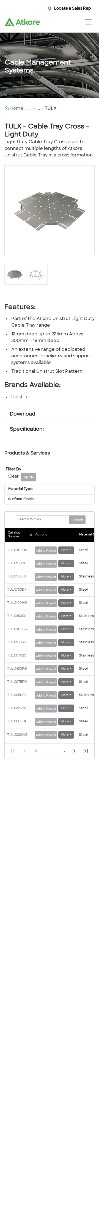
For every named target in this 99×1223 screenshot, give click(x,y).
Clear (13, 476)
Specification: (27, 429)
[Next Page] (74, 750)
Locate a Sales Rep (72, 9)
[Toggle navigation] (88, 22)
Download (22, 414)
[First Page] (12, 750)
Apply (28, 477)
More (65, 550)
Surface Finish (21, 499)
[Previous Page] (24, 750)
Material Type (20, 489)
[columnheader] (21, 535)
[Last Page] (86, 750)
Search (77, 520)
